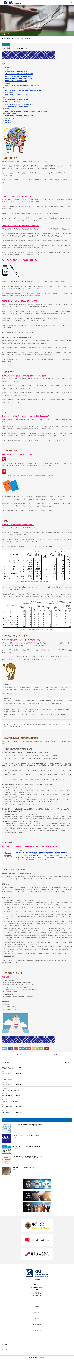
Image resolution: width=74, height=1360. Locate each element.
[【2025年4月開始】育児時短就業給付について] (6, 1160)
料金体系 (37, 1318)
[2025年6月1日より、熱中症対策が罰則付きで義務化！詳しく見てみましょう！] (6, 1149)
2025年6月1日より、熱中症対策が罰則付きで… (28, 1146)
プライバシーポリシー (7, 1349)
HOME (37, 1306)
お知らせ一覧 (66, 1062)
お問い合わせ (37, 1330)
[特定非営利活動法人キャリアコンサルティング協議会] (37, 1240)
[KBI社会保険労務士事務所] (12, 2)
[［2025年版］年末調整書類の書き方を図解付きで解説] (6, 1128)
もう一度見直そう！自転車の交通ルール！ (26, 1135)
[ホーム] (2, 38)
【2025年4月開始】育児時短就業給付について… (28, 1157)
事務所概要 (37, 1312)
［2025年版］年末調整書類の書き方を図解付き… (28, 1125)
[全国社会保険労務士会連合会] (37, 1225)
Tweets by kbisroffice (6, 1344)
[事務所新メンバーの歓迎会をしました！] (6, 1171)
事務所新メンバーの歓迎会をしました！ (26, 1167)
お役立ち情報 (37, 1324)
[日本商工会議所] (37, 1254)
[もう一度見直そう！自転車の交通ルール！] (6, 1138)
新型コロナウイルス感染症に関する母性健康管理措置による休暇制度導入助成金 (42, 853)
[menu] (71, 2)
